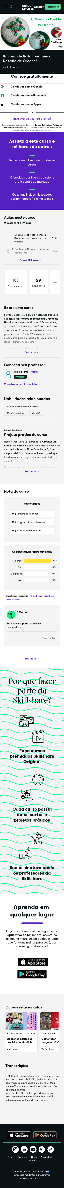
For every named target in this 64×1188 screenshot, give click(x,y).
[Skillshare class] (21, 1021)
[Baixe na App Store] (32, 962)
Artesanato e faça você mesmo (23, 406)
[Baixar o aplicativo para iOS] (19, 1134)
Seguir (34, 372)
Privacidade (46, 1157)
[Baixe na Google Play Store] (32, 974)
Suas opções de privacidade (29, 1171)
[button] (5, 7)
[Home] (28, 7)
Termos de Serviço (43, 125)
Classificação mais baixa (42, 596)
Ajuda (34, 1157)
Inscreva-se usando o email (32, 118)
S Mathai (22, 612)
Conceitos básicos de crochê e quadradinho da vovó (20, 1042)
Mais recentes (13, 599)
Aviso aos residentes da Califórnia (32, 1175)
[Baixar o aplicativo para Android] (44, 1134)
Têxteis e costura (15, 413)
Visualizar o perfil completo (20, 384)
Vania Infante (11, 67)
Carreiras (22, 1157)
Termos (32, 1160)
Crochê (36, 413)
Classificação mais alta (16, 596)
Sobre (11, 1157)
